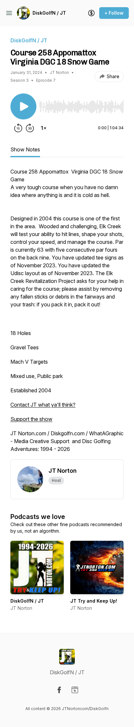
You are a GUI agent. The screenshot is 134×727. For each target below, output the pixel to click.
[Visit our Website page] (75, 690)
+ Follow (114, 13)
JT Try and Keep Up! (93, 601)
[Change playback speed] (43, 128)
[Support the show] (91, 13)
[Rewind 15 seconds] (18, 128)
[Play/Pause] (23, 106)
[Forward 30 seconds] (29, 128)
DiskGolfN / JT (49, 13)
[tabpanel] (67, 313)
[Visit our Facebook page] (59, 690)
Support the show (31, 419)
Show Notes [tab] (25, 149)
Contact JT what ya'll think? (42, 404)
